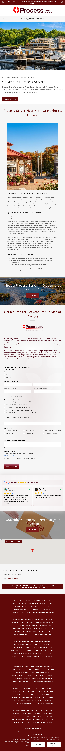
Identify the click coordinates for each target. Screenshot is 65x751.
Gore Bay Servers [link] (44, 632)
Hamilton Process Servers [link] (23, 641)
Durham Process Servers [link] (43, 622)
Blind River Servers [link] (22, 606)
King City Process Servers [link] (43, 647)
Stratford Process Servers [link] (23, 691)
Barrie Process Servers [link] (22, 603)
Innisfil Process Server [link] (43, 641)
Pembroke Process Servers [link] (42, 679)
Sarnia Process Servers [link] (22, 688)
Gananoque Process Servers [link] (25, 632)
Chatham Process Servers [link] (23, 619)
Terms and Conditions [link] (44, 719)
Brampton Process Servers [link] (21, 613)
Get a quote (10, 99)
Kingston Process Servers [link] (21, 650)
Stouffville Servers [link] (43, 694)
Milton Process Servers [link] (24, 660)
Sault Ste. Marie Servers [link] (42, 688)
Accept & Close (54, 744)
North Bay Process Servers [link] (41, 666)
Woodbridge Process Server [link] (23, 719)
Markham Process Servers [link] (22, 657)
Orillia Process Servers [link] (41, 672)
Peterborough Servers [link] (21, 679)
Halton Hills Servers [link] (42, 638)
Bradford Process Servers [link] (41, 610)
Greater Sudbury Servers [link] (41, 635)
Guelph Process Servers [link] (24, 638)
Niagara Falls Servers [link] (21, 666)
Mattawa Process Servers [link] (43, 657)
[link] (32, 10)
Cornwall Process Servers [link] (22, 622)
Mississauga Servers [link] (42, 660)
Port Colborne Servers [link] (23, 685)
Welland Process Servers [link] (44, 713)
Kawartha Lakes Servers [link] (42, 644)
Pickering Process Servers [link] (43, 682)
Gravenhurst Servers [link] (22, 635)
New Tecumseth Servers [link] (21, 663)
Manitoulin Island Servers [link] (43, 654)
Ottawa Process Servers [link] (43, 675)
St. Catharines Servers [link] (44, 691)
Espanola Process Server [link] (21, 628)
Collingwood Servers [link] (43, 619)
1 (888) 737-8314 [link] (36, 18)
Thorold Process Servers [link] (44, 697)
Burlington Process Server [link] (43, 613)
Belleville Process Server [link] (42, 603)
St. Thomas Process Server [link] (24, 694)
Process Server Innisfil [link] (22, 644)
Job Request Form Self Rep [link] (41, 722)
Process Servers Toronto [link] (43, 704)
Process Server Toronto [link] (21, 704)
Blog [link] (28, 722)
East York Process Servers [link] (24, 625)
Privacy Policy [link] (19, 722)
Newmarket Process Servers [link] (42, 663)
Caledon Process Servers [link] (21, 616)
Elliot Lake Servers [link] (43, 625)
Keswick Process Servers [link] (21, 647)
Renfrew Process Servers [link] (21, 682)
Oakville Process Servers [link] (44, 669)
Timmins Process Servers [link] (41, 701)
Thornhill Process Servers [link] (21, 697)
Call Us (32, 296)
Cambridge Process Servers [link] (43, 616)
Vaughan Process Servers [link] (23, 710)
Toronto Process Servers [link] (43, 707)
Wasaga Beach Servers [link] (43, 710)
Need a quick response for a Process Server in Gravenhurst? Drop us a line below (32, 586)
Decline (38, 744)
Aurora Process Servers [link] (41, 600)
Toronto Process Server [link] (21, 707)
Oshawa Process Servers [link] (22, 675)
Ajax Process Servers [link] (22, 600)
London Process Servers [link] (21, 654)
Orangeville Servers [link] (22, 672)
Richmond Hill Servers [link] (42, 685)
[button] (3, 18)
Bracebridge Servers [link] (21, 610)
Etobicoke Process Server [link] (43, 628)
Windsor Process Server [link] (42, 716)
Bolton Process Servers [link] (40, 606)
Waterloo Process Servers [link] (22, 713)
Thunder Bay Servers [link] (22, 701)
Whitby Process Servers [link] (22, 716)
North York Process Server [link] (22, 669)
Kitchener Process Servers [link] (43, 650)
